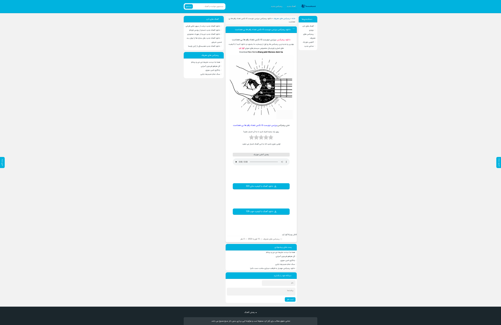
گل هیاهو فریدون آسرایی (285, 256)
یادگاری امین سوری (287, 260)
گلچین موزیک (308, 42)
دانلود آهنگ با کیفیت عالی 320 (259, 186)
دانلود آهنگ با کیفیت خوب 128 (259, 211)
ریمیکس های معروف (282, 18)
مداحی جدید (309, 46)
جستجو (189, 6)
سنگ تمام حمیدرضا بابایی (285, 264)
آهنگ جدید (291, 6)
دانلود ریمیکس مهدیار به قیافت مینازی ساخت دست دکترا (272, 268)
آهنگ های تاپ (308, 26)
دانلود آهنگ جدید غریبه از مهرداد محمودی (203, 34)
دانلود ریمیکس (283, 39)
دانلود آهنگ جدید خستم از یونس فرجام (204, 30)
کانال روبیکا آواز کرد (289, 234)
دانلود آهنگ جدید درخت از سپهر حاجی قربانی (203, 26)
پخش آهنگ (249, 312)
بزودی (311, 30)
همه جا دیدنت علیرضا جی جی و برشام (280, 252)
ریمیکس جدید (276, 6)
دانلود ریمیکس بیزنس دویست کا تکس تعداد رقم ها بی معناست (263, 29)
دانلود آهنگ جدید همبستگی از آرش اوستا (204, 46)
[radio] (270, 138)
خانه (293, 18)
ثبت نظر (290, 299)
